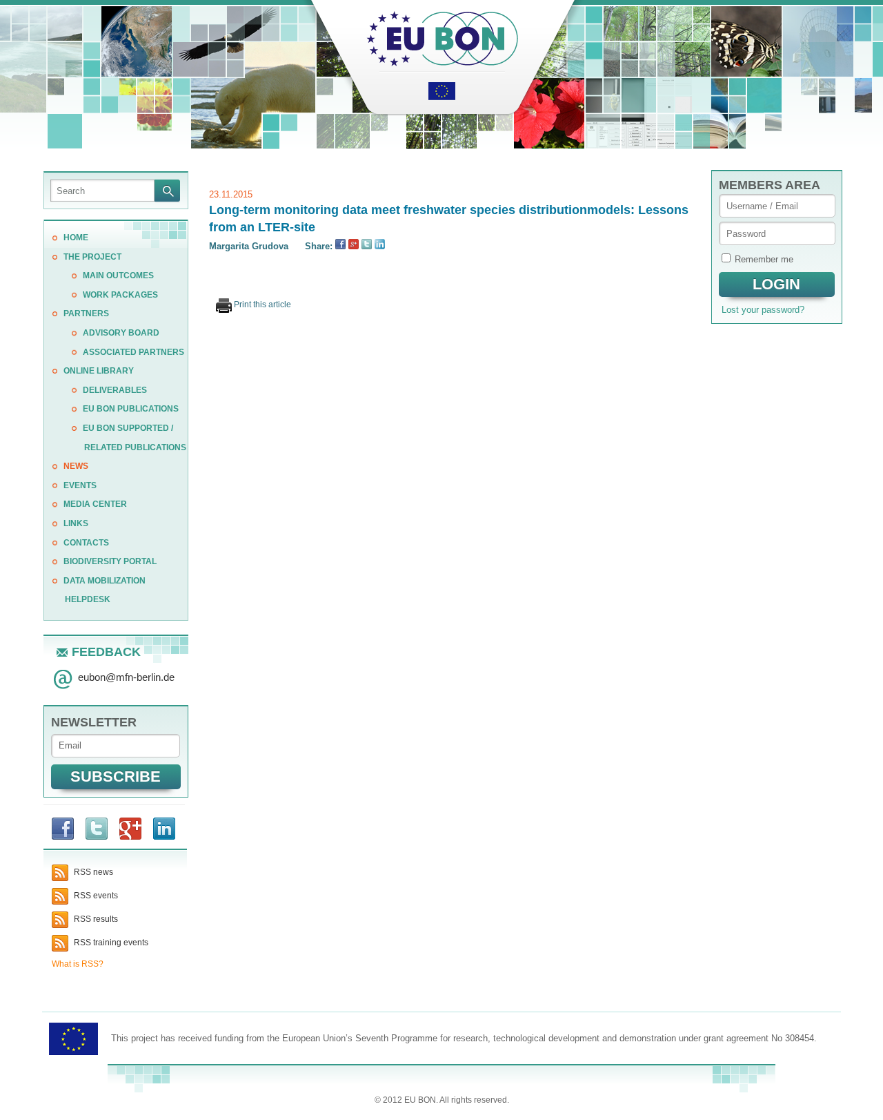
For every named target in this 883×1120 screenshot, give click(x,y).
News (75, 466)
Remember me (764, 259)
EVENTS (80, 485)
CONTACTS (86, 543)
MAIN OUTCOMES (118, 275)
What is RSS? (77, 964)
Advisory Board (121, 333)
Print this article (261, 304)
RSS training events (110, 942)
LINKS (75, 523)
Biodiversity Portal (110, 561)
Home (75, 237)
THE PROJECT (92, 257)
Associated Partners (133, 352)
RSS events (95, 895)
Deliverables (115, 390)
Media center (95, 504)
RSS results (95, 919)
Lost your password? (763, 310)
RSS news (92, 872)
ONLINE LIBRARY (98, 371)
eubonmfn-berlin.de (126, 677)
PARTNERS (86, 313)
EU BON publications (131, 409)
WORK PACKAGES (120, 295)
